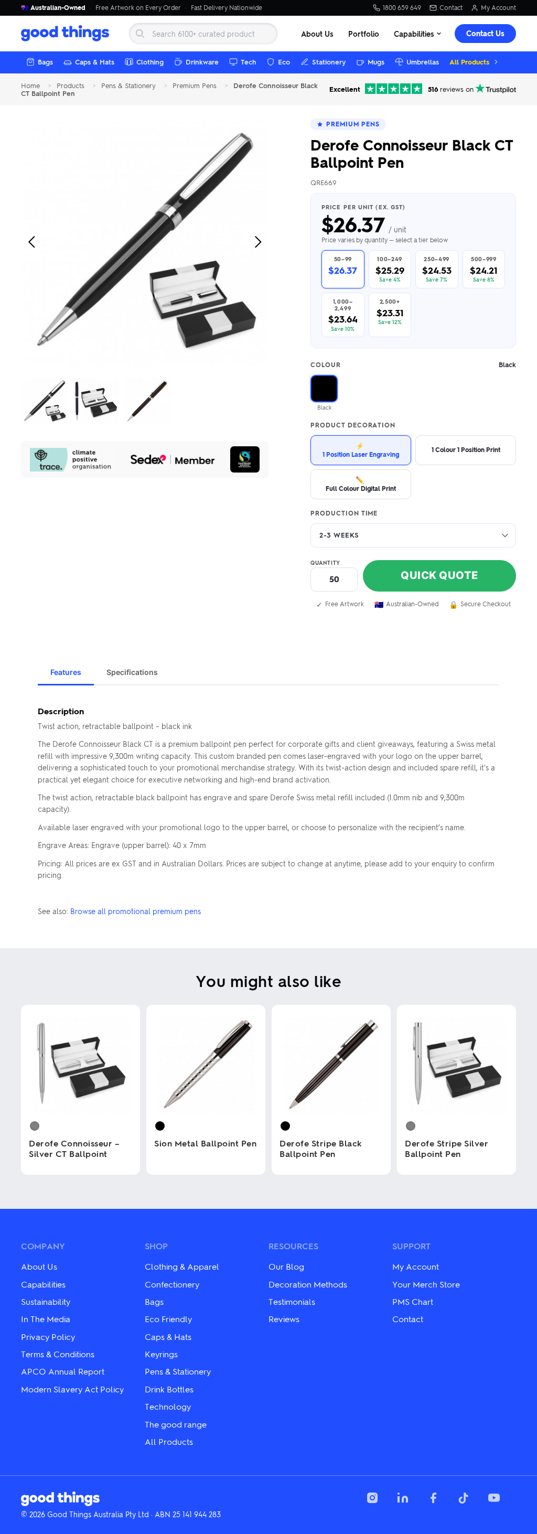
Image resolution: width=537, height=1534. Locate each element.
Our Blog (286, 1266)
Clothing (150, 61)
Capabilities (414, 33)
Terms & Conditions (57, 1353)
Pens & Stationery (128, 86)
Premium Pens (195, 86)
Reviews (283, 1318)
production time (344, 513)
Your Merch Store (426, 1284)
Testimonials (291, 1301)
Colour (413, 365)
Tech (248, 61)
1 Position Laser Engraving (361, 449)
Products (70, 86)
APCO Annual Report (62, 1371)
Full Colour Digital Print (361, 483)
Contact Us (485, 33)
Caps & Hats (94, 61)
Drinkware (202, 61)
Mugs (376, 61)
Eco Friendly (168, 1318)
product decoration (352, 425)
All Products (469, 61)
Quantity (325, 562)
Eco (284, 61)
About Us (317, 33)
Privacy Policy (48, 1336)
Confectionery (172, 1284)
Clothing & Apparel (182, 1266)
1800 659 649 (402, 8)
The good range (176, 1424)
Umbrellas (422, 61)
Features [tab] (65, 672)
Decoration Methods (307, 1284)
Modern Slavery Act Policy (72, 1388)
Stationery (329, 61)
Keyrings (161, 1353)
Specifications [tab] (132, 672)
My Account (498, 8)
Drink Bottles (169, 1388)
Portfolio (363, 33)
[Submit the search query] (140, 33)
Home (30, 86)
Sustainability (45, 1301)
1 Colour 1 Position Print (466, 449)
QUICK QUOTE (439, 575)
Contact (451, 8)
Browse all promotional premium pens (135, 911)
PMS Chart (412, 1301)
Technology (168, 1406)
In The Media (45, 1318)
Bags (45, 61)
